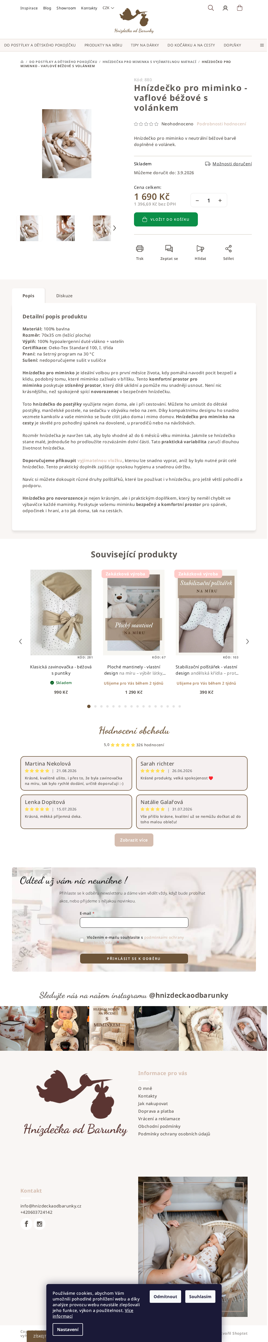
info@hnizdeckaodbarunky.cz (50, 1206)
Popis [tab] (28, 296)
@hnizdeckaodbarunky (188, 995)
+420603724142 (36, 1212)
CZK (106, 7)
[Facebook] (26, 1224)
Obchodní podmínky (159, 1126)
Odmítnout (165, 1296)
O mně (145, 1088)
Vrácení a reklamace (159, 1119)
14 (173, 706)
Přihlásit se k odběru (134, 958)
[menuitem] (40, 45)
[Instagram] (40, 1224)
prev (20, 641)
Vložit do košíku (170, 219)
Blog (47, 7)
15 (179, 706)
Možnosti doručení (232, 164)
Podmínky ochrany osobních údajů (174, 1134)
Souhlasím (200, 1296)
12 (161, 706)
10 (149, 706)
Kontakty (89, 7)
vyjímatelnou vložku (99, 460)
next (247, 641)
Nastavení (68, 1329)
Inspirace (29, 7)
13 (167, 706)
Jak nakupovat (153, 1103)
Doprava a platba (156, 1111)
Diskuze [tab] (64, 296)
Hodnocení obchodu (134, 730)
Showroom (66, 7)
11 (155, 706)
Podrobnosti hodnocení (221, 124)
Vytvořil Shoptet (232, 1333)
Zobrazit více (134, 840)
